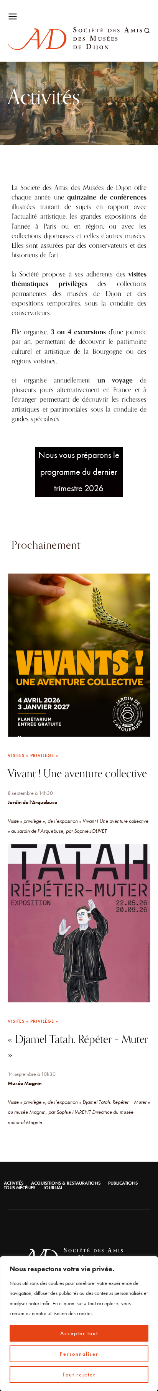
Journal (53, 1187)
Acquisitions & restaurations (65, 1183)
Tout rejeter (79, 1374)
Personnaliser (79, 1353)
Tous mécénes (19, 1187)
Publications (123, 1183)
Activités (13, 1183)
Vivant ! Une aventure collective (77, 774)
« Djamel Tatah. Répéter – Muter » (78, 1047)
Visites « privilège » (33, 755)
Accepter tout (79, 1333)
